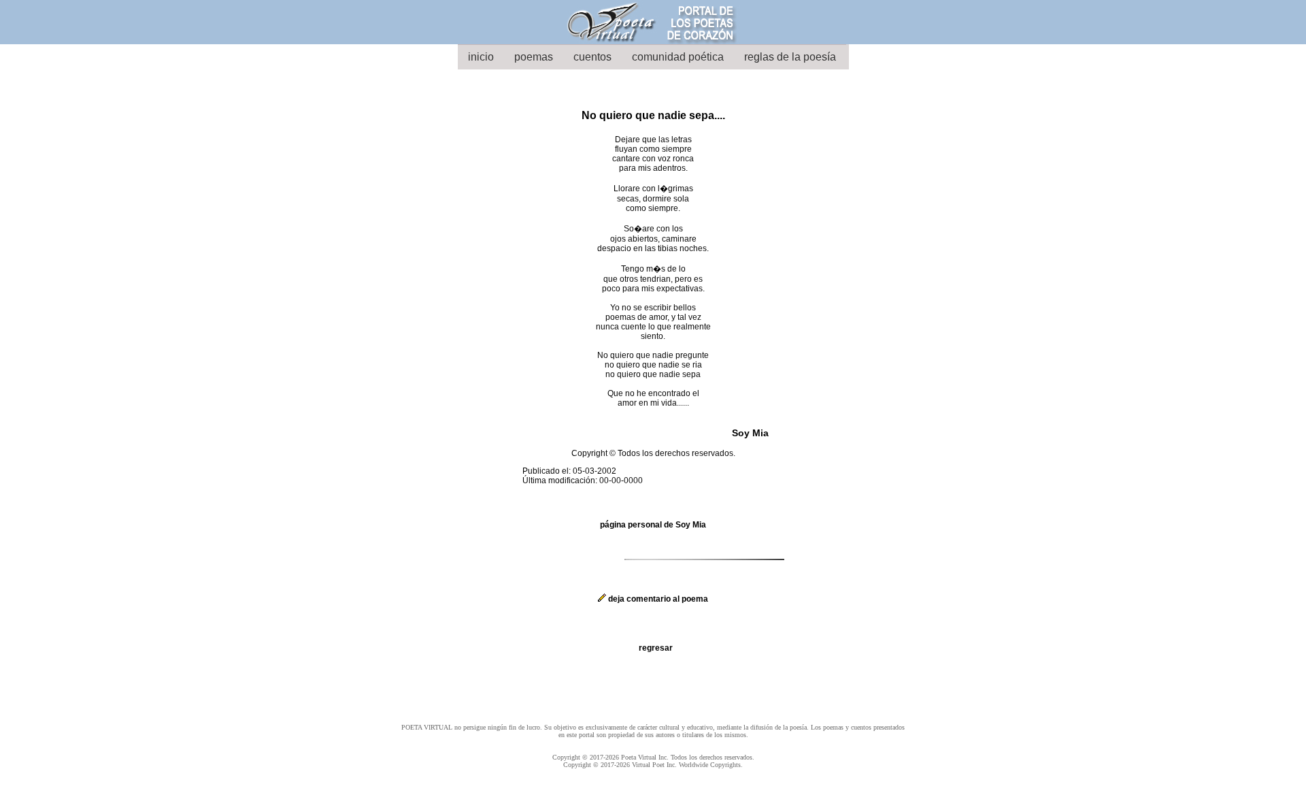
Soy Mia (750, 432)
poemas (533, 57)
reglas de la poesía (790, 57)
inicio (481, 57)
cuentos (592, 57)
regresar (656, 648)
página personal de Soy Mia (653, 525)
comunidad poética (678, 57)
